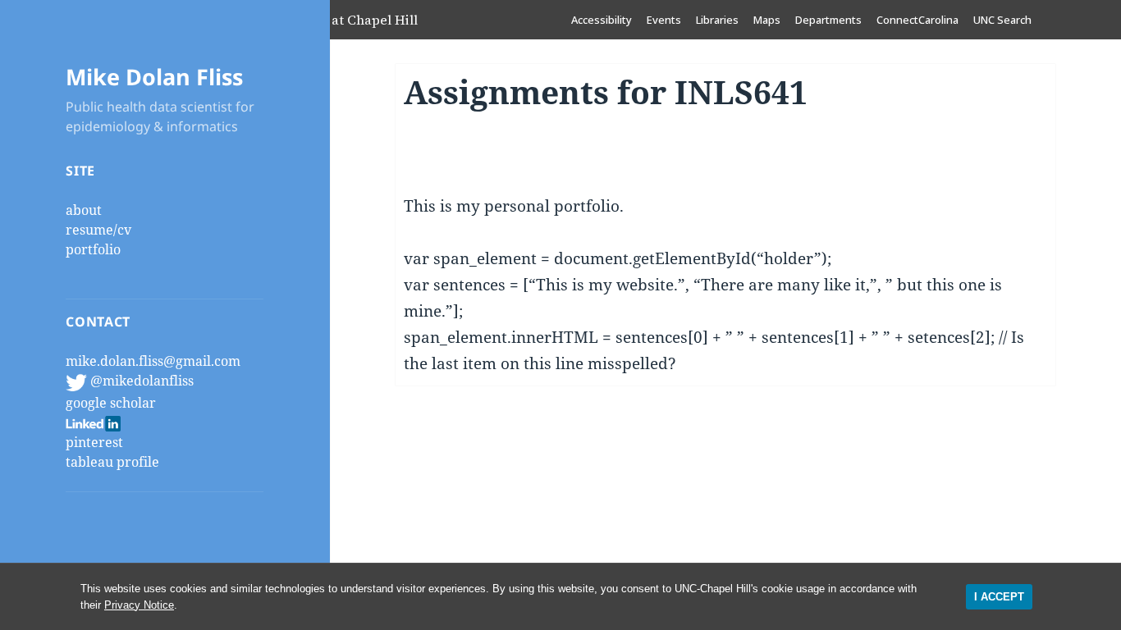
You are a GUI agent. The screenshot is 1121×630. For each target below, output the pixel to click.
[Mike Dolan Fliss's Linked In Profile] (93, 422)
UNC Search (1002, 19)
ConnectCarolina (917, 19)
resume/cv (98, 230)
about (84, 210)
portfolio (93, 249)
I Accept (999, 597)
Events (664, 19)
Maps (766, 19)
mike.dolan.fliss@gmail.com (153, 361)
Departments (828, 19)
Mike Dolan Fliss (154, 77)
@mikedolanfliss (142, 381)
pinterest (94, 442)
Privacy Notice (139, 605)
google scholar (111, 403)
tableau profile (112, 462)
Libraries (717, 19)
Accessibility (601, 19)
